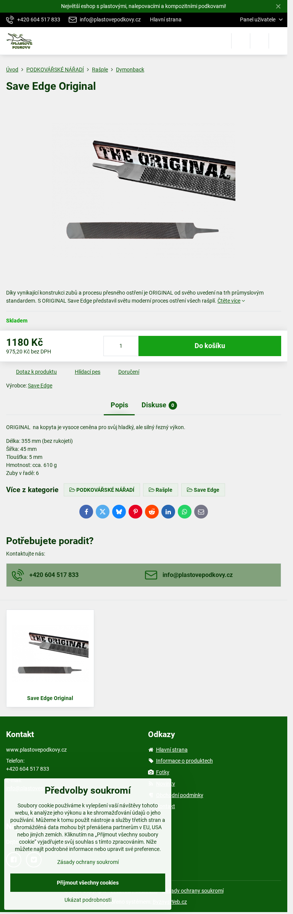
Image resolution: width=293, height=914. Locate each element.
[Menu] (278, 41)
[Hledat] (241, 41)
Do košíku (210, 346)
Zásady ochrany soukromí (193, 891)
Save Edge (40, 385)
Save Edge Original (50, 698)
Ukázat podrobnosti (87, 900)
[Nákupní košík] (259, 41)
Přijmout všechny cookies (88, 883)
